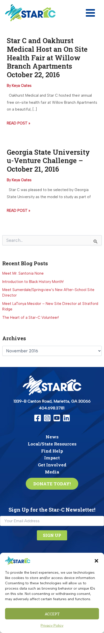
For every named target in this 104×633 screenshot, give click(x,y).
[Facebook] (37, 418)
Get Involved (52, 465)
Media (52, 472)
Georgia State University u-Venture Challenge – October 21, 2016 (48, 160)
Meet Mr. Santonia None (23, 273)
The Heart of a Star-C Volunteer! (30, 317)
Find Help (52, 451)
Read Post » (18, 124)
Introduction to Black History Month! (33, 281)
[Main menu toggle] (90, 12)
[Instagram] (47, 418)
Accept (52, 613)
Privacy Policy (52, 625)
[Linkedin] (66, 418)
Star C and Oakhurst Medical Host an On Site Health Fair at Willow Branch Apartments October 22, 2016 (47, 57)
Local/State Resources (52, 444)
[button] (96, 560)
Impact (52, 458)
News (52, 437)
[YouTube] (57, 418)
